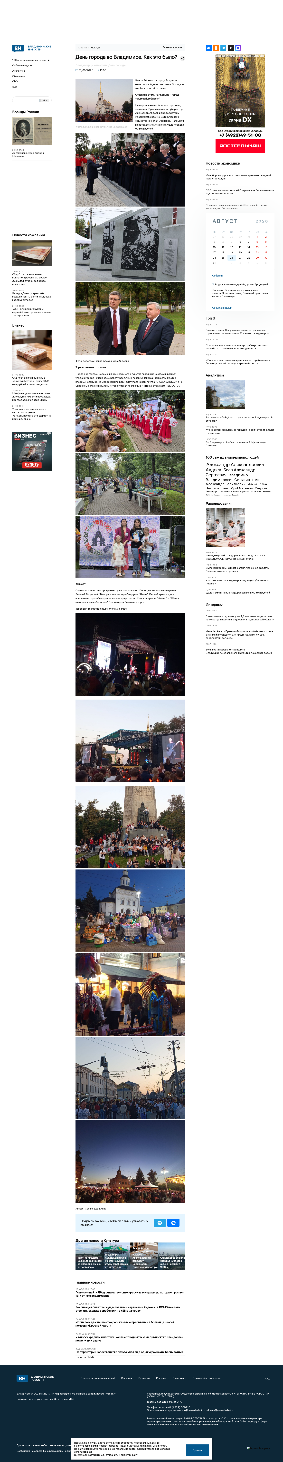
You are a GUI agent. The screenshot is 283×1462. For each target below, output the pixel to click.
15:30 (214, 439)
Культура (96, 47)
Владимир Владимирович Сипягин (228, 477)
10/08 (208, 439)
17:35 (21, 290)
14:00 (21, 390)
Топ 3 (210, 318)
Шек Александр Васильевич (233, 481)
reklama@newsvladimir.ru (220, 1410)
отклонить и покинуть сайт (121, 1454)
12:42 (214, 354)
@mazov (59, 1399)
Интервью (214, 604)
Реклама (161, 1378)
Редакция (144, 1378)
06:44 (215, 199)
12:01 (21, 406)
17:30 (214, 552)
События (217, 275)
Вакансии (126, 1378)
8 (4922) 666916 (179, 1407)
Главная (82, 47)
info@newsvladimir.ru (193, 1410)
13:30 (214, 414)
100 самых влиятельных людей (30, 60)
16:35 (21, 306)
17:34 (21, 150)
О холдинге (179, 1378)
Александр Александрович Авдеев (235, 467)
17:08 (214, 324)
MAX (71, 1399)
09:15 (215, 169)
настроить (94, 1454)
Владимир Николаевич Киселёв (226, 495)
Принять (198, 1450)
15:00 (215, 339)
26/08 (208, 169)
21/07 (208, 644)
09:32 (214, 610)
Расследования (219, 503)
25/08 (15, 150)
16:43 (21, 375)
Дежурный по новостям (206, 1378)
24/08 (15, 290)
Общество (18, 76)
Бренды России (25, 112)
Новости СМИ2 (84, 1357)
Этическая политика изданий (98, 1378)
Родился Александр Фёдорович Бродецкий (241, 284)
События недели (22, 65)
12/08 (208, 577)
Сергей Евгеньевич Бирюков (234, 491)
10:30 (214, 427)
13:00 (214, 565)
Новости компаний (28, 235)
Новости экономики (223, 163)
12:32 (214, 644)
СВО (15, 81)
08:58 (215, 184)
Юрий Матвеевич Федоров (248, 488)
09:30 (214, 625)
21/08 (208, 552)
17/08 (208, 565)
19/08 (208, 610)
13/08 (208, 427)
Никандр (211, 491)
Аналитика (18, 70)
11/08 (208, 589)
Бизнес (18, 325)
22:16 (214, 589)
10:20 (21, 271)
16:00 (214, 577)
